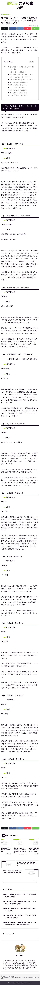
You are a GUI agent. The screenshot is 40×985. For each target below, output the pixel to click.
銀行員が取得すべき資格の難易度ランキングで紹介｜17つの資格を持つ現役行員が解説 (20, 923)
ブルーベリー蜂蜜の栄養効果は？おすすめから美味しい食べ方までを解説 (20, 903)
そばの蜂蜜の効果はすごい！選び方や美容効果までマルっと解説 (20, 896)
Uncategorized (5, 14)
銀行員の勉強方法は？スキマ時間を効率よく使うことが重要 (20, 909)
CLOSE (32, 61)
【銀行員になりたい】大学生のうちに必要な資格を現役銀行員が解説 (20, 916)
